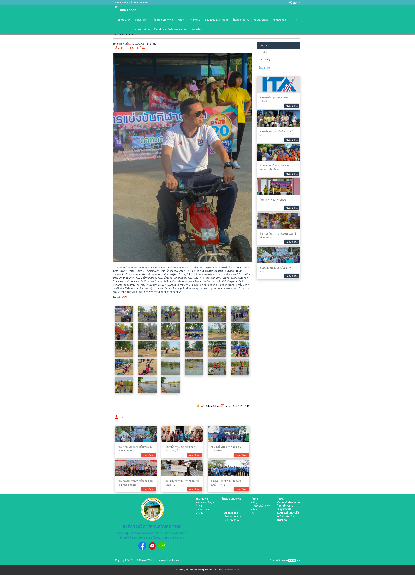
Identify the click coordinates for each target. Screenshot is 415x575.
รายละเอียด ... (148, 455)
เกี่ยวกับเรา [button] (141, 19)
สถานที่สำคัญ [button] (280, 19)
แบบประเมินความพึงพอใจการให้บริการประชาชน (161, 29)
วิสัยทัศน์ (195, 19)
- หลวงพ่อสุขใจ (231, 519)
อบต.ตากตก (128, 10)
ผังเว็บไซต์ (196, 29)
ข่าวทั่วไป (264, 52)
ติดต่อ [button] (181, 19)
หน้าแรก (125, 20)
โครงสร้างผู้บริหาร (163, 19)
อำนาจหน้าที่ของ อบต (216, 19)
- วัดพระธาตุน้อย (232, 516)
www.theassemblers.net (229, 570)
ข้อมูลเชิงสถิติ (261, 19)
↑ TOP (406, 566)
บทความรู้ (264, 59)
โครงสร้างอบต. (241, 19)
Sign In (296, 2)
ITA (295, 19)
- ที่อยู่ (254, 502)
